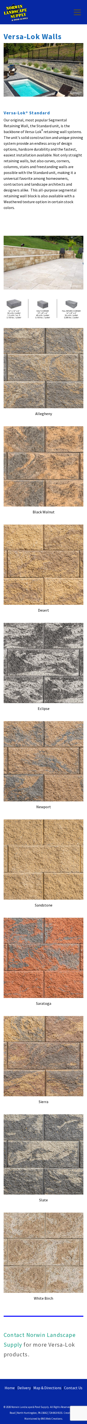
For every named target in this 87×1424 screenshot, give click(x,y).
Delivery (24, 1387)
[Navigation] (77, 12)
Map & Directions (47, 1387)
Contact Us (73, 1387)
